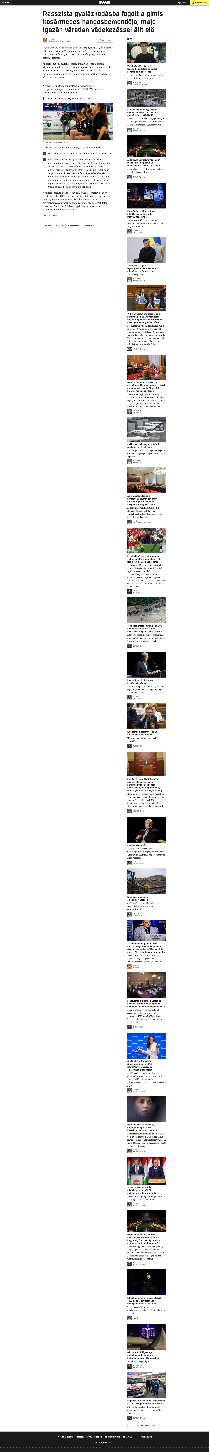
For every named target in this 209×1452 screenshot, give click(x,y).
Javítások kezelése (94, 1437)
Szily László (52, 39)
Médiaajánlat (127, 1437)
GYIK (58, 1437)
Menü (7, 2)
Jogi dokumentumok (112, 1437)
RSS (136, 1437)
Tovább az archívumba (147, 1426)
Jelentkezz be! (200, 2)
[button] (48, 226)
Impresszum (80, 1437)
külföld (51, 41)
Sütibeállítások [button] (146, 1437)
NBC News (52, 215)
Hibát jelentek (67, 1437)
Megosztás (106, 40)
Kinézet (184, 2)
